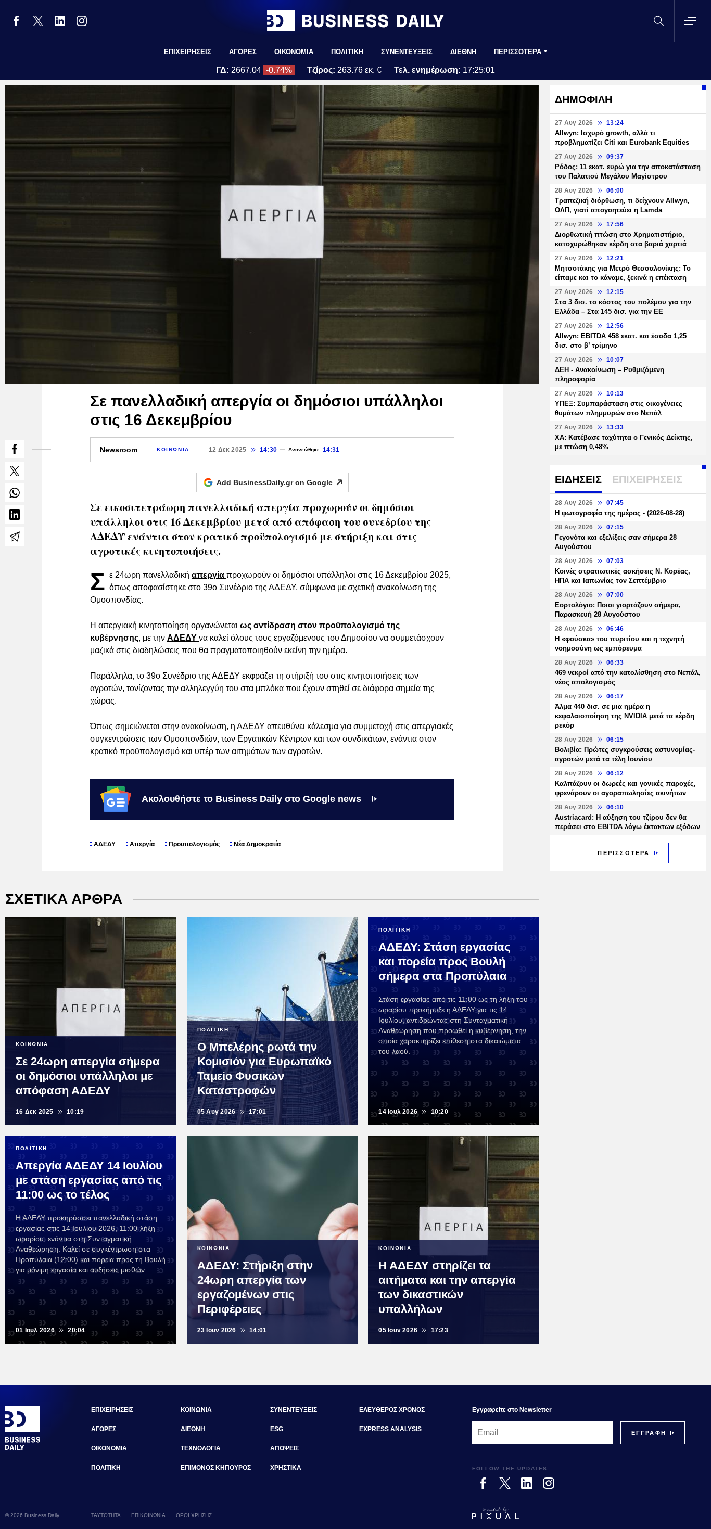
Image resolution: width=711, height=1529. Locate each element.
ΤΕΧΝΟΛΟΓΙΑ (201, 1448)
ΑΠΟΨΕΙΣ (284, 1448)
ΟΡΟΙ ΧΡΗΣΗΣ (194, 1515)
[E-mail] (14, 536)
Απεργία (142, 844)
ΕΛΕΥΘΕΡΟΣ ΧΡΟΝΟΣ (392, 1409)
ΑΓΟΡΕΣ (243, 52)
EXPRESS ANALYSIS (390, 1429)
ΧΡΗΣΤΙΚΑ (285, 1467)
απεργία (209, 574)
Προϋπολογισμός (194, 844)
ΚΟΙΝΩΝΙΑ (173, 449)
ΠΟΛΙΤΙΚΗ (347, 52)
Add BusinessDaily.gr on (275, 482)
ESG (276, 1429)
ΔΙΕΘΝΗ (463, 52)
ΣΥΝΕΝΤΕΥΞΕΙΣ (407, 52)
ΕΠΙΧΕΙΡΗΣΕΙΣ (187, 52)
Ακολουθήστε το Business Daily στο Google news (251, 799)
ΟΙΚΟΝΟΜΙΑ (293, 52)
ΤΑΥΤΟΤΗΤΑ (106, 1515)
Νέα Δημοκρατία (257, 844)
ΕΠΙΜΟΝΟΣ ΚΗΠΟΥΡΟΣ (216, 1467)
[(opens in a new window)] (16, 21)
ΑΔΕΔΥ (183, 637)
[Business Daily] (355, 20)
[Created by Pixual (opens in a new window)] (578, 1518)
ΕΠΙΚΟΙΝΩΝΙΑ (148, 1515)
